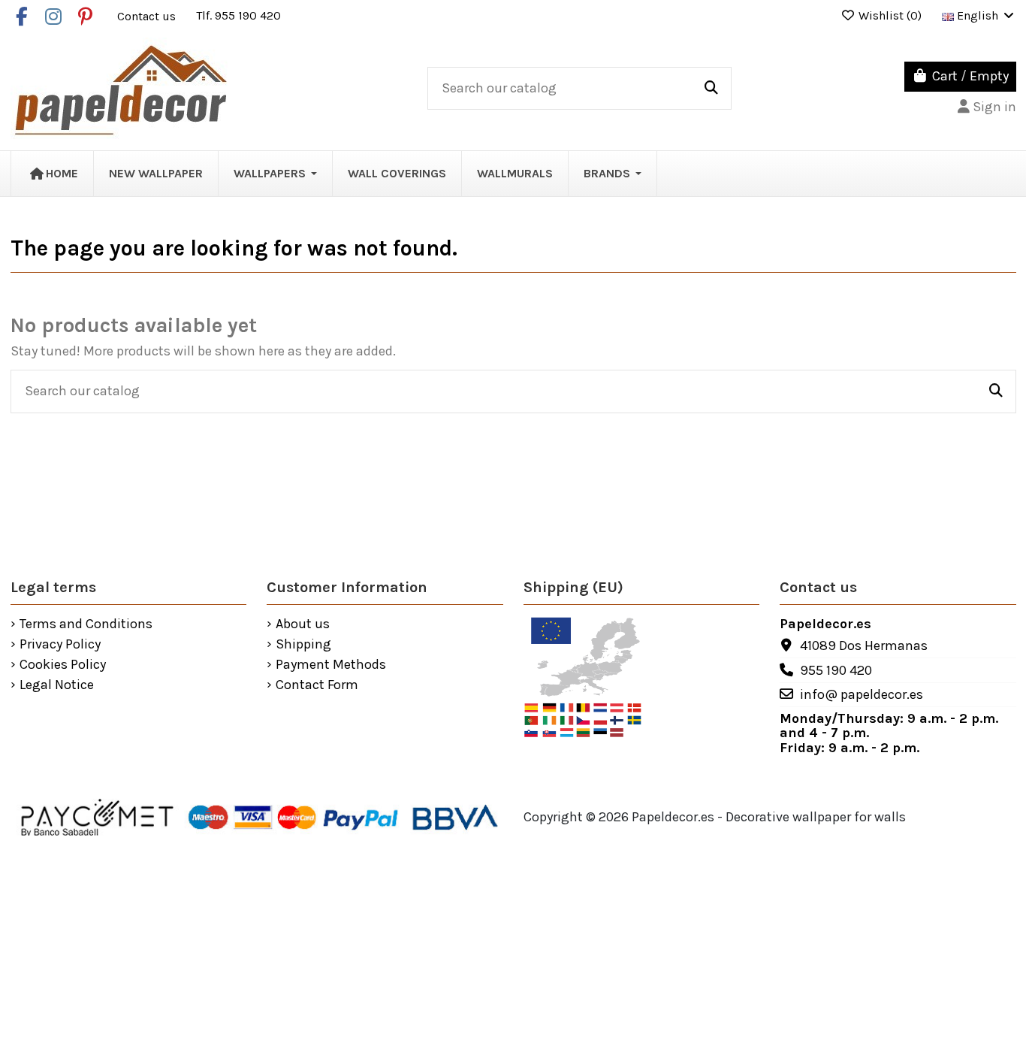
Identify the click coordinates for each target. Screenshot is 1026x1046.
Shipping (303, 644)
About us (303, 624)
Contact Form (317, 685)
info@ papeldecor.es (861, 694)
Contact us (148, 15)
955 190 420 (836, 670)
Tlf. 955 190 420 (238, 15)
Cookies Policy (63, 665)
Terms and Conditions (86, 624)
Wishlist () (890, 15)
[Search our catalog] (711, 88)
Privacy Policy (60, 644)
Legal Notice (57, 685)
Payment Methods (331, 665)
